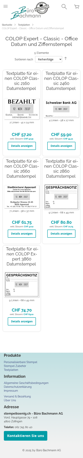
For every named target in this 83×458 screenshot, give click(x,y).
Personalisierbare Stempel (20, 362)
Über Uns (10, 400)
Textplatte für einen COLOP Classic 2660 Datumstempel (22, 169)
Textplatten (24, 25)
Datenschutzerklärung (18, 386)
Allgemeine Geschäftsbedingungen (26, 382)
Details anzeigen (22, 146)
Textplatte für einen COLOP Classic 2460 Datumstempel (61, 81)
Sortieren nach (24, 59)
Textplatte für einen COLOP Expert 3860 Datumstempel (22, 256)
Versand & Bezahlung (17, 396)
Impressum (11, 390)
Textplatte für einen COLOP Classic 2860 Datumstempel (61, 169)
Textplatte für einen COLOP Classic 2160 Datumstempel (22, 81)
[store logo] (30, 10)
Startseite (7, 25)
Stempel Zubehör (15, 366)
